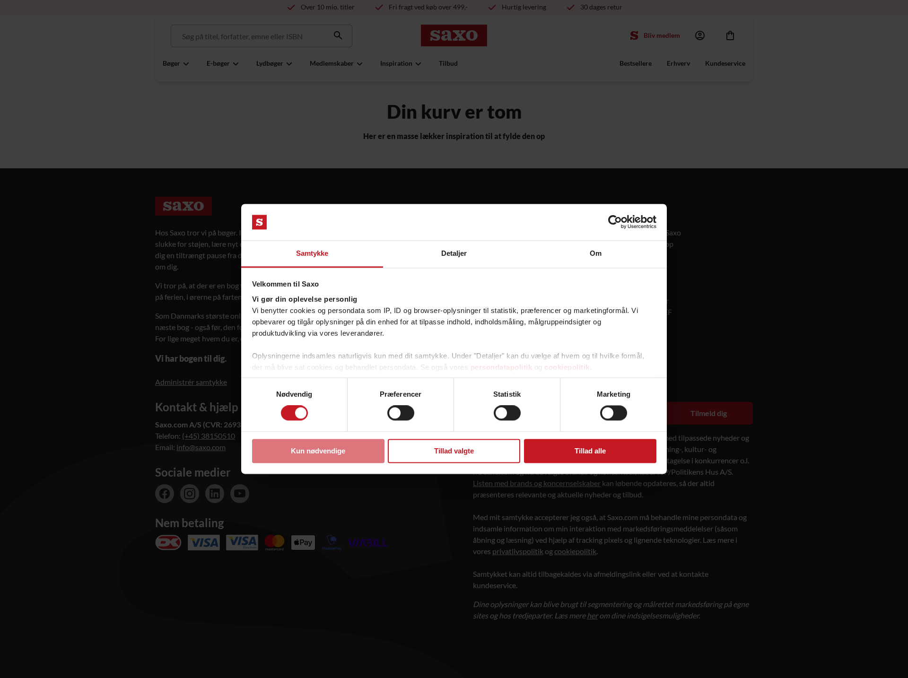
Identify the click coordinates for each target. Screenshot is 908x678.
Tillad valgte (454, 451)
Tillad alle (590, 451)
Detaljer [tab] (454, 253)
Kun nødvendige (318, 451)
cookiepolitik (567, 367)
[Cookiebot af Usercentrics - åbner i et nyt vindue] (615, 222)
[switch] (400, 413)
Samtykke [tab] (312, 253)
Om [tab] (596, 253)
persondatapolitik (502, 367)
